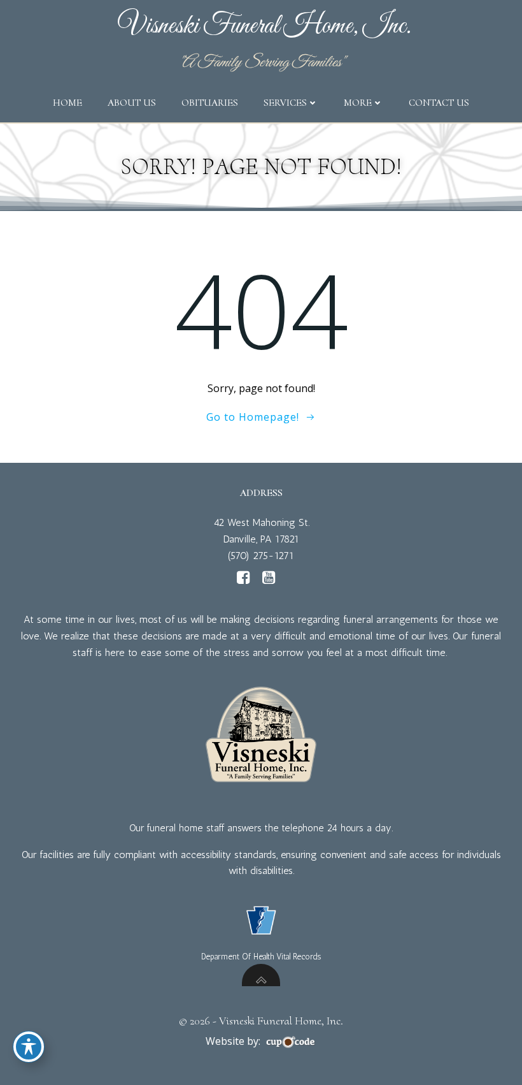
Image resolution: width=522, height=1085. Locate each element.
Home (67, 102)
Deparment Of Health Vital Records (261, 956)
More (358, 102)
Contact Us (439, 102)
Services (285, 102)
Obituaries (209, 102)
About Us (132, 102)
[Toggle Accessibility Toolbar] (28, 1046)
